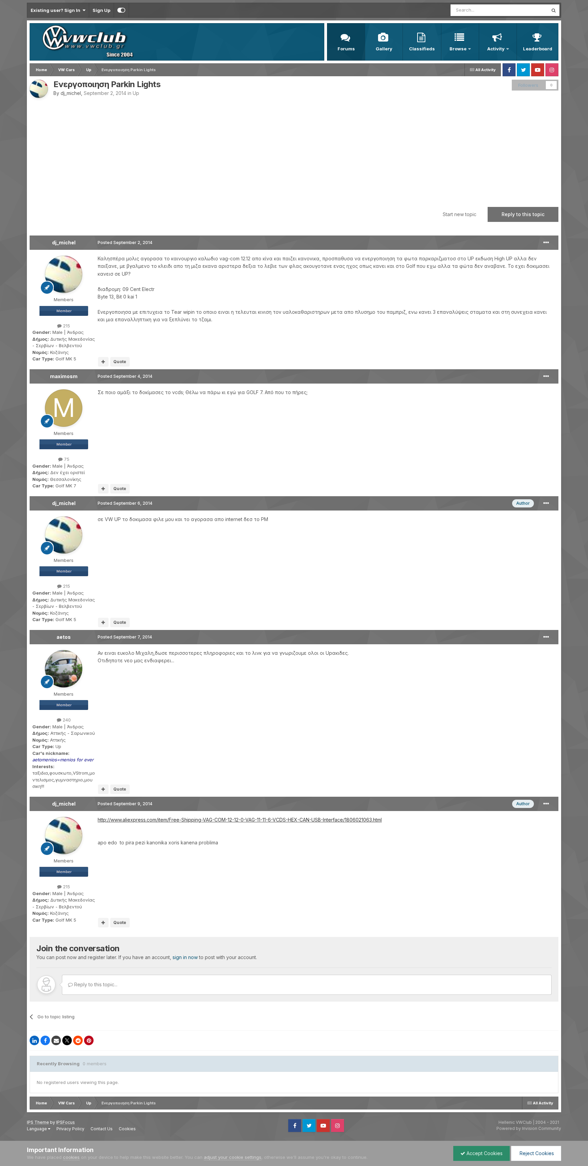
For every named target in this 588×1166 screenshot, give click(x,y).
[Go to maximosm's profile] (63, 408)
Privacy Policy (70, 1128)
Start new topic (459, 214)
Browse (458, 48)
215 (66, 325)
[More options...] (546, 243)
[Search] (553, 10)
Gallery (384, 48)
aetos (63, 637)
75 (66, 459)
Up (136, 93)
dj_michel (71, 93)
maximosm (64, 376)
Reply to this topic (523, 214)
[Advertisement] (294, 149)
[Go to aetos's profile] (63, 668)
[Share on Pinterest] (89, 1040)
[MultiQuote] (103, 362)
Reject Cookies (536, 1153)
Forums (346, 48)
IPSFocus (65, 1122)
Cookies (127, 1128)
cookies (71, 1157)
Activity (496, 48)
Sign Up (101, 10)
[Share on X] (67, 1040)
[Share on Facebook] (45, 1040)
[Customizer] (121, 10)
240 (66, 720)
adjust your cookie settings (232, 1157)
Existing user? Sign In (56, 10)
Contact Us (102, 1128)
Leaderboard (537, 48)
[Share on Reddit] (78, 1040)
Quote (119, 361)
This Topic (528, 10)
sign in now (185, 957)
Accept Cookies (484, 1153)
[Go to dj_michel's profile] (39, 89)
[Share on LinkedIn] (34, 1040)
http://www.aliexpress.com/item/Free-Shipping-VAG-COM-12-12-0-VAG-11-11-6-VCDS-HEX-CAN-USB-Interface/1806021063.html (240, 820)
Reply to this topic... (95, 984)
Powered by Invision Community (528, 1128)
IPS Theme (38, 1122)
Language (37, 1128)
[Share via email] (56, 1040)
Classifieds (422, 48)
